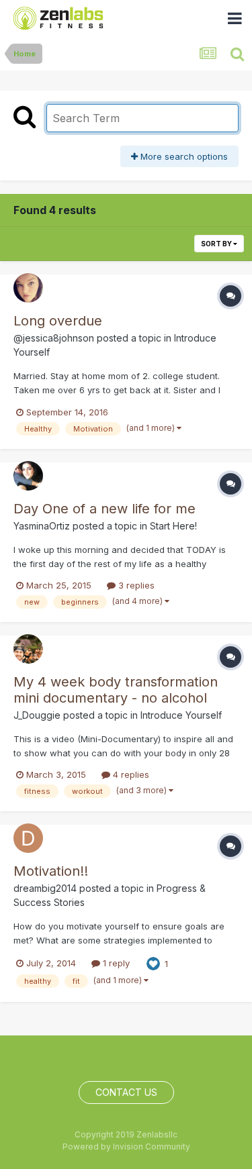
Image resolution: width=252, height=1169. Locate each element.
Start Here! (173, 525)
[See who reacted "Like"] (153, 963)
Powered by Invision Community (126, 1146)
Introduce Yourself (181, 715)
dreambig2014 (45, 888)
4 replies (129, 774)
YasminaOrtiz (41, 525)
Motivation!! (50, 871)
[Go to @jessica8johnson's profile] (28, 288)
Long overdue (57, 321)
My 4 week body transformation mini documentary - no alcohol (115, 690)
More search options (183, 156)
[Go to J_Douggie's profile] (28, 649)
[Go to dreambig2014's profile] (28, 838)
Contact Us (126, 1092)
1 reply (115, 963)
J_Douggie (36, 715)
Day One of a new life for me (104, 509)
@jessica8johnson (53, 338)
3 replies (135, 585)
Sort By (217, 244)
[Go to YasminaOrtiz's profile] (28, 476)
